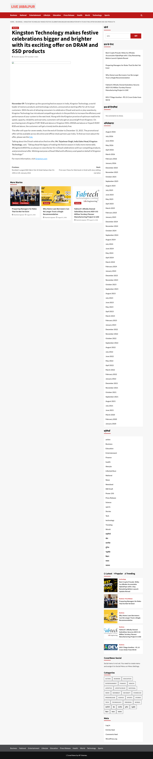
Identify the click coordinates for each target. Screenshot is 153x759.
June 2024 (110, 249)
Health (79, 15)
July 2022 (109, 352)
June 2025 (110, 195)
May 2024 (109, 253)
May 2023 (109, 307)
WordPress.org (111, 739)
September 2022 (112, 343)
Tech (107, 516)
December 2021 (112, 383)
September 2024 (112, 235)
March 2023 (110, 316)
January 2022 (111, 379)
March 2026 (110, 154)
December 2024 (112, 222)
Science (108, 502)
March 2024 (110, 262)
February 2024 (111, 266)
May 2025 (109, 199)
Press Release (69, 15)
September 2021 (112, 397)
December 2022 (112, 329)
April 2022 (110, 365)
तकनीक (108, 543)
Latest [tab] (109, 573)
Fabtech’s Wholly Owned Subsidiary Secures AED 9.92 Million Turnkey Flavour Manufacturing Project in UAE (86, 213)
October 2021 (111, 392)
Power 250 (110, 493)
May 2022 (109, 361)
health (108, 462)
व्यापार (107, 561)
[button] (141, 15)
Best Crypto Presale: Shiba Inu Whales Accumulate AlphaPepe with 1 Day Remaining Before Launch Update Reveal (123, 55)
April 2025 (110, 204)
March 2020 (110, 415)
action (108, 439)
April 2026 (110, 150)
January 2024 (111, 271)
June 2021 (110, 410)
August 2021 (111, 401)
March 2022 (110, 370)
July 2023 (109, 298)
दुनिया (107, 547)
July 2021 (109, 406)
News (108, 480)
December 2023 (112, 275)
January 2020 (111, 424)
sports (108, 507)
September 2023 (112, 289)
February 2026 (111, 159)
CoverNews (71, 755)
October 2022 (111, 338)
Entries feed (110, 730)
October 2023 (111, 284)
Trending (109, 525)
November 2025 (112, 172)
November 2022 (112, 334)
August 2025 (111, 186)
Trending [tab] (130, 573)
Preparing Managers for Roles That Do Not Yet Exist (24, 210)
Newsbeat (109, 484)
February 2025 (111, 213)
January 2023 (111, 325)
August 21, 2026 (31, 215)
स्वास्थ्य (108, 565)
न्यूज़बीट (108, 552)
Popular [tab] (119, 573)
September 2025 (112, 181)
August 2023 (111, 293)
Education (57, 15)
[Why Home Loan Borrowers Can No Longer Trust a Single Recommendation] (56, 196)
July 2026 (109, 136)
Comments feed (112, 734)
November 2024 (112, 226)
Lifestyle (47, 15)
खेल (107, 538)
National (23, 15)
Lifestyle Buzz (111, 471)
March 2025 (110, 208)
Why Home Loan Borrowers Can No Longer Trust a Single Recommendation (56, 212)
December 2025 (112, 168)
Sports (107, 15)
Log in (108, 725)
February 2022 (111, 374)
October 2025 (111, 177)
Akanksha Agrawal (19, 57)
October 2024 (111, 231)
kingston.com (41, 158)
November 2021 (112, 388)
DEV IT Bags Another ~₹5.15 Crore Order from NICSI (123, 98)
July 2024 (109, 244)
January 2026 (111, 163)
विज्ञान (107, 556)
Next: (80, 170)
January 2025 (111, 217)
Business (13, 15)
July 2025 (109, 190)
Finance (109, 457)
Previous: (33, 170)
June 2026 (110, 141)
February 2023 (111, 320)
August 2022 (111, 347)
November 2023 (112, 280)
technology (110, 520)
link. (31, 137)
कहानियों (108, 534)
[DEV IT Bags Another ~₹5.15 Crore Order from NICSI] (111, 647)
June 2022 (110, 356)
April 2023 (110, 311)
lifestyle (109, 466)
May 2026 (109, 145)
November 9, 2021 (32, 57)
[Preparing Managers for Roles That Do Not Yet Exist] (25, 196)
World (87, 15)
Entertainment (35, 15)
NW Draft (109, 489)
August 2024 (111, 240)
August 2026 (111, 132)
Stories (108, 511)
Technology (97, 15)
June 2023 (110, 302)
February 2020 (111, 419)
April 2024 (110, 258)
